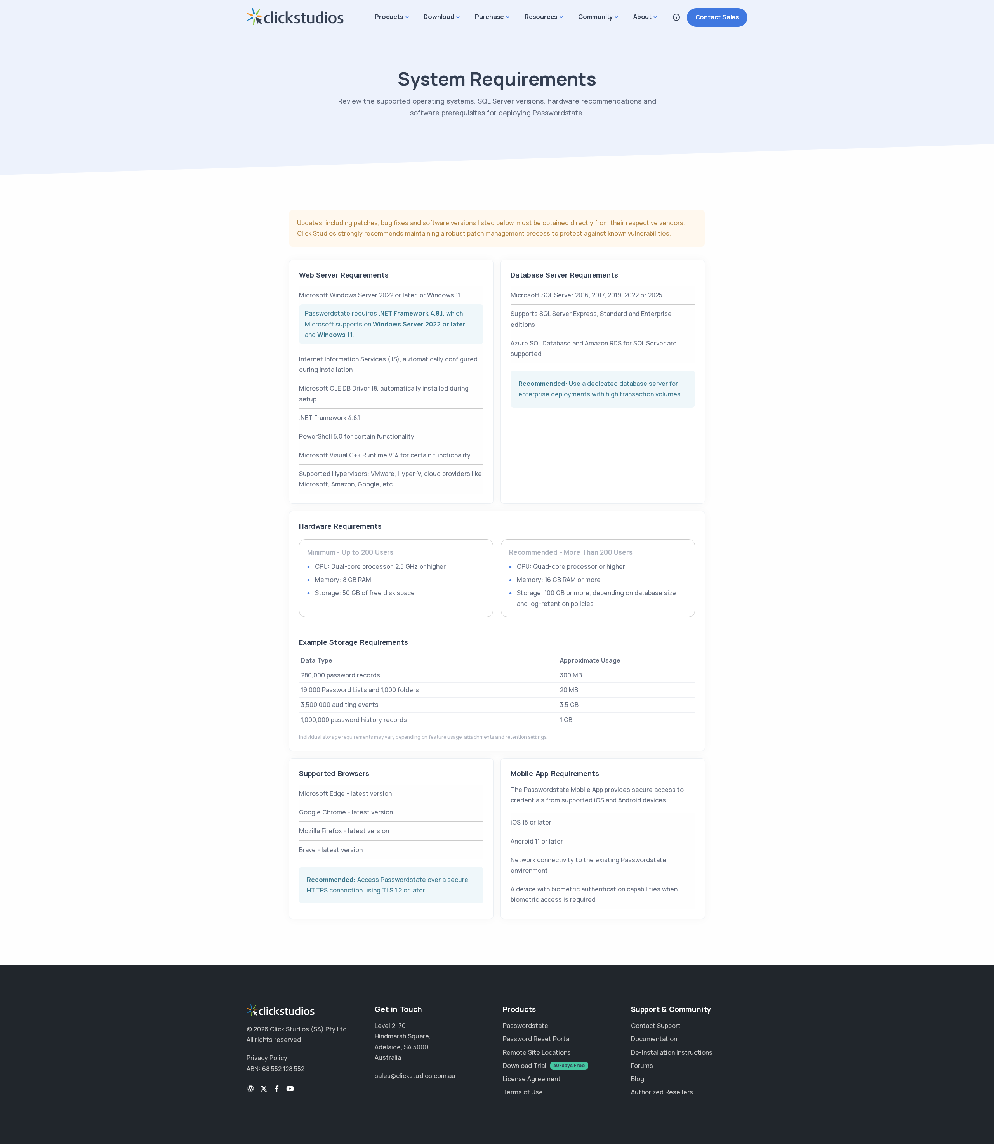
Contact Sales (717, 17)
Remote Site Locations (537, 1052)
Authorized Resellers (662, 1092)
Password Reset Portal (537, 1039)
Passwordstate (525, 1025)
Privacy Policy (267, 1058)
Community (595, 16)
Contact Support (656, 1025)
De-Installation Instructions (671, 1052)
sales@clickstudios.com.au (415, 1075)
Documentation (654, 1039)
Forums (642, 1065)
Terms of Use (523, 1092)
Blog (637, 1079)
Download (439, 16)
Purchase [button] (489, 16)
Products (389, 16)
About (642, 16)
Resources (541, 16)
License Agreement (532, 1079)
